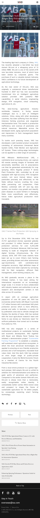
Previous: (10, 414)
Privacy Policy (5, 507)
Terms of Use (15, 507)
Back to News (22, 423)
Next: (29, 414)
